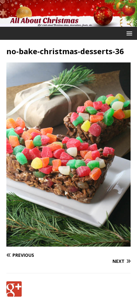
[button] (128, 33)
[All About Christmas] (68, 23)
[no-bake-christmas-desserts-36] (68, 243)
